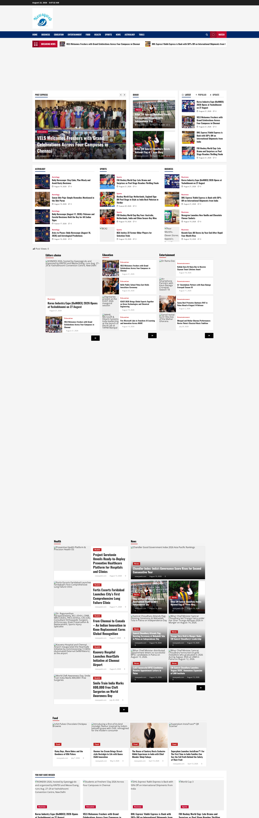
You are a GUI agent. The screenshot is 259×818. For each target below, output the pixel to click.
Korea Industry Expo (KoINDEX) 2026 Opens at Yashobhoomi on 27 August (188, 106)
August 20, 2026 (128, 291)
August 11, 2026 (185, 291)
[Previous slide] (120, 95)
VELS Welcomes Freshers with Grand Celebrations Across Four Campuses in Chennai (72, 44)
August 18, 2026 (185, 273)
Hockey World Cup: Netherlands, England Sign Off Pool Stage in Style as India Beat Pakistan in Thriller (107, 199)
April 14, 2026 (154, 761)
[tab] (189, 95)
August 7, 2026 (115, 638)
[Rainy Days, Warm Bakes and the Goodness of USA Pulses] (71, 735)
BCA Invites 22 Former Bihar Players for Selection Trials (107, 234)
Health (97, 34)
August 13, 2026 (116, 576)
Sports (108, 34)
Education (59, 34)
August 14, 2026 (128, 326)
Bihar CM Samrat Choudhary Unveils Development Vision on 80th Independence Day (153, 118)
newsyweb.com (45, 156)
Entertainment (75, 34)
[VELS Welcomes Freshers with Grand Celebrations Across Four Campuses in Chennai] (54, 324)
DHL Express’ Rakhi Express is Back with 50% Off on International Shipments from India (160, 44)
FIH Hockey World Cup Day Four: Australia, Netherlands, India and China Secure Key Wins (107, 216)
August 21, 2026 (56, 310)
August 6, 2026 (115, 669)
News (118, 34)
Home (34, 34)
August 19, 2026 (128, 310)
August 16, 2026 (155, 608)
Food (88, 34)
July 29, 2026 (184, 326)
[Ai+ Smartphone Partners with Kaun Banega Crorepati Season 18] (167, 286)
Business (45, 34)
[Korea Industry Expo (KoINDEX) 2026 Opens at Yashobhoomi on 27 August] (73, 278)
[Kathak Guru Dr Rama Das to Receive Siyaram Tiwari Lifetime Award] (167, 268)
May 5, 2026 (114, 761)
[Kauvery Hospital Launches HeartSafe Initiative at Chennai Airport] (72, 656)
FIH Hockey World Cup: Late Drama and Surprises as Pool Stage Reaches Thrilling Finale (188, 152)
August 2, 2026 (184, 308)
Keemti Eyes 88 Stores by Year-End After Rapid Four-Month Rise (172, 234)
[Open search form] (207, 34)
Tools (141, 34)
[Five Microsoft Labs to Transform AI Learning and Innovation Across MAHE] (110, 322)
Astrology (130, 34)
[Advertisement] (129, 67)
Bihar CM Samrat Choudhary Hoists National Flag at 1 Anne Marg (152, 150)
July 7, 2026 (75, 758)
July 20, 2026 (114, 700)
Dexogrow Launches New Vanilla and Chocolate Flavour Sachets (172, 216)
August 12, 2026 (193, 677)
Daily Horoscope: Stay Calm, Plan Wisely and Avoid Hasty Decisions (42, 181)
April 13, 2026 (193, 764)
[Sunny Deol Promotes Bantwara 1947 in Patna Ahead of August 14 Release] (167, 304)
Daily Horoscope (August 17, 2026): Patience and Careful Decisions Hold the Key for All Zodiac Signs (42, 216)
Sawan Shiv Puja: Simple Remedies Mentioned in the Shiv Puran (42, 199)
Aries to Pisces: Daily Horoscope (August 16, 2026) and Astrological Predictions (42, 234)
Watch (222, 34)
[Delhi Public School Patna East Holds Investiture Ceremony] (110, 286)
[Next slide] (124, 95)
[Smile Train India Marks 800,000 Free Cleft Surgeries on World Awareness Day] (72, 687)
